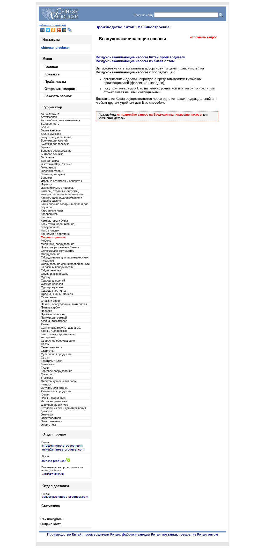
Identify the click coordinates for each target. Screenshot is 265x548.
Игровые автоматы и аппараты (61, 180)
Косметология (50, 230)
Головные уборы (52, 170)
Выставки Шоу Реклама (56, 164)
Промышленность (53, 314)
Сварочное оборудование (58, 340)
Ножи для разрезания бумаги (60, 247)
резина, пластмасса (54, 320)
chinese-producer (53, 460)
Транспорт (48, 374)
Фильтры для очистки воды (58, 381)
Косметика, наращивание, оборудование (58, 225)
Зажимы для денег (53, 174)
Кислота (46, 217)
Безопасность (50, 123)
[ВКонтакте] (42, 30)
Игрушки (46, 184)
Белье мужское (51, 133)
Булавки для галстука (55, 143)
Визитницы (48, 157)
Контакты (52, 74)
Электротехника (51, 421)
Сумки (45, 357)
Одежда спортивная (54, 290)
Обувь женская (51, 270)
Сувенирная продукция (56, 354)
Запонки (46, 177)
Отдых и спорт (50, 300)
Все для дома (50, 160)
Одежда (46, 277)
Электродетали (51, 417)
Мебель (46, 240)
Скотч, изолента (51, 347)
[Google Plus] (59, 30)
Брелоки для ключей (54, 140)
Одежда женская (52, 283)
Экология (47, 414)
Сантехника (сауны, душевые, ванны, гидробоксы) (61, 329)
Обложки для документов (57, 250)
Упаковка (47, 377)
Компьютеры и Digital (54, 220)
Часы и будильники (53, 397)
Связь (45, 344)
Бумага (45, 147)
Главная (51, 67)
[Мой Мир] (64, 30)
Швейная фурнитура (54, 404)
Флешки (46, 384)
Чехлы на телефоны (54, 401)
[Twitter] (48, 30)
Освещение (48, 297)
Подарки (46, 310)
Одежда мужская (52, 287)
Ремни (45, 324)
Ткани (45, 367)
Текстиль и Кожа (51, 360)
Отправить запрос (60, 89)
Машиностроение (153, 27)
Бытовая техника (52, 154)
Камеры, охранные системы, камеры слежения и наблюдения (62, 192)
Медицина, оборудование (57, 243)
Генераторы (48, 167)
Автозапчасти (50, 113)
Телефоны (48, 364)
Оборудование (50, 254)
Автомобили (49, 116)
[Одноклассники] (53, 30)
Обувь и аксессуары (54, 273)
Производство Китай (114, 27)
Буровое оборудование (56, 150)
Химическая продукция (56, 391)
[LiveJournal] (69, 30)
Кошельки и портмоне (55, 233)
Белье (45, 127)
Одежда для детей (53, 280)
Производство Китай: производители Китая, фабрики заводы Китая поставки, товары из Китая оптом (132, 534)
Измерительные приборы (57, 187)
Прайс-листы (55, 81)
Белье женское (51, 130)
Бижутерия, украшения (56, 137)
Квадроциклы (49, 213)
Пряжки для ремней (54, 317)
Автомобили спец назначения (60, 120)
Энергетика (48, 424)
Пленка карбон (50, 307)
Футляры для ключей (54, 387)
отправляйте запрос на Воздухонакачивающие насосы (160, 114)
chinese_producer (55, 48)
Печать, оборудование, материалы (64, 304)
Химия (45, 394)
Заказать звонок (58, 96)
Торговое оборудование (56, 371)
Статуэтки (47, 350)
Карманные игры (52, 210)
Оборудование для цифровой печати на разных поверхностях (65, 265)
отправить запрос (203, 37)
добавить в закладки (52, 25)
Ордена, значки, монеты (57, 294)
